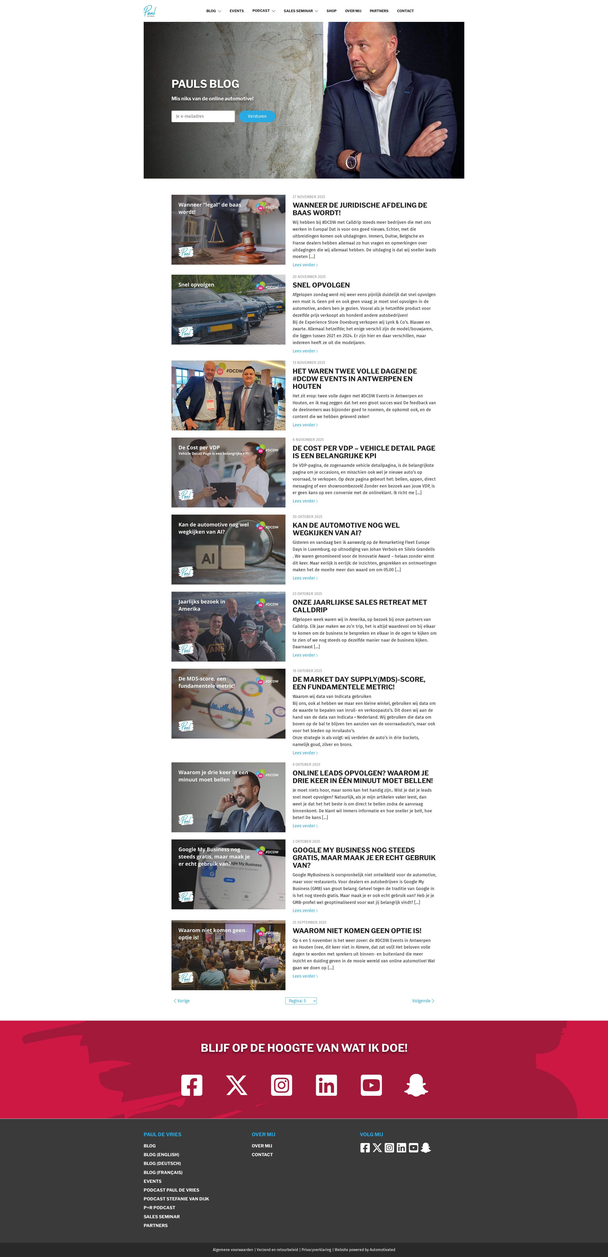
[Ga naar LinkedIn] (326, 1085)
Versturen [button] (257, 116)
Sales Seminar (298, 11)
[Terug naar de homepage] (150, 10)
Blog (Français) (163, 1172)
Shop (332, 11)
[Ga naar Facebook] (192, 1085)
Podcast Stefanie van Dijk (176, 1198)
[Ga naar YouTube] (371, 1085)
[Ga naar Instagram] (282, 1085)
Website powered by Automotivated (365, 1249)
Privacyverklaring (316, 1249)
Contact (405, 11)
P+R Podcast (159, 1207)
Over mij (353, 11)
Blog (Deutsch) (162, 1163)
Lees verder (304, 265)
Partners (379, 11)
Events (237, 11)
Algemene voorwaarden (233, 1249)
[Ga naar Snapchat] (416, 1085)
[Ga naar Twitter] (237, 1085)
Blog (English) (161, 1154)
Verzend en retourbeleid (277, 1249)
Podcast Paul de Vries (171, 1190)
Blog (211, 11)
